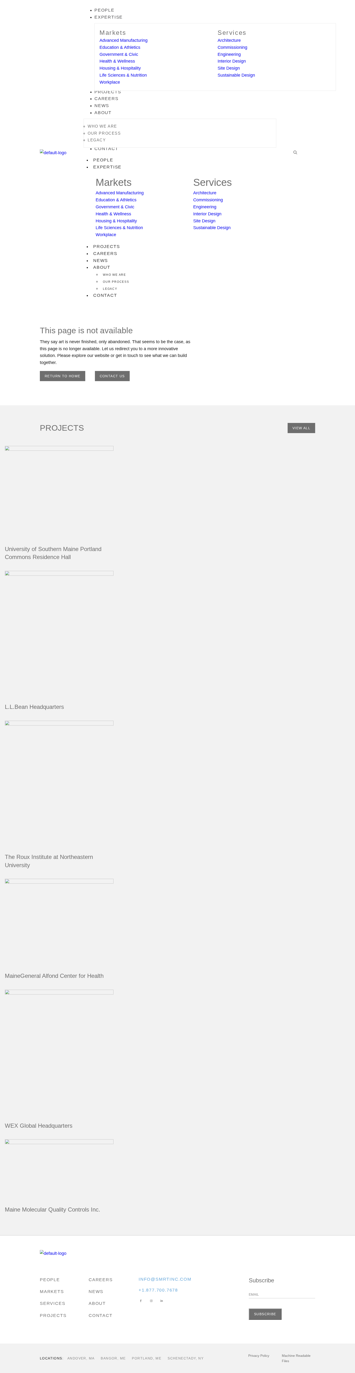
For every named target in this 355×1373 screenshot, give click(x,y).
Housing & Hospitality (120, 68)
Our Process (116, 281)
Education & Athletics (119, 47)
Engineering (229, 54)
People (103, 160)
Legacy (110, 289)
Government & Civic (118, 54)
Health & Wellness (117, 61)
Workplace (109, 82)
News (100, 260)
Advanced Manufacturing (123, 40)
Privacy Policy (258, 1356)
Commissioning (232, 47)
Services (232, 32)
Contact (105, 295)
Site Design (229, 68)
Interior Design (232, 61)
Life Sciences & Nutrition (123, 75)
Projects (106, 246)
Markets (112, 32)
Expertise (107, 167)
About (101, 267)
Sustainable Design (236, 75)
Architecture (229, 40)
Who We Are (114, 274)
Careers (105, 253)
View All (301, 428)
